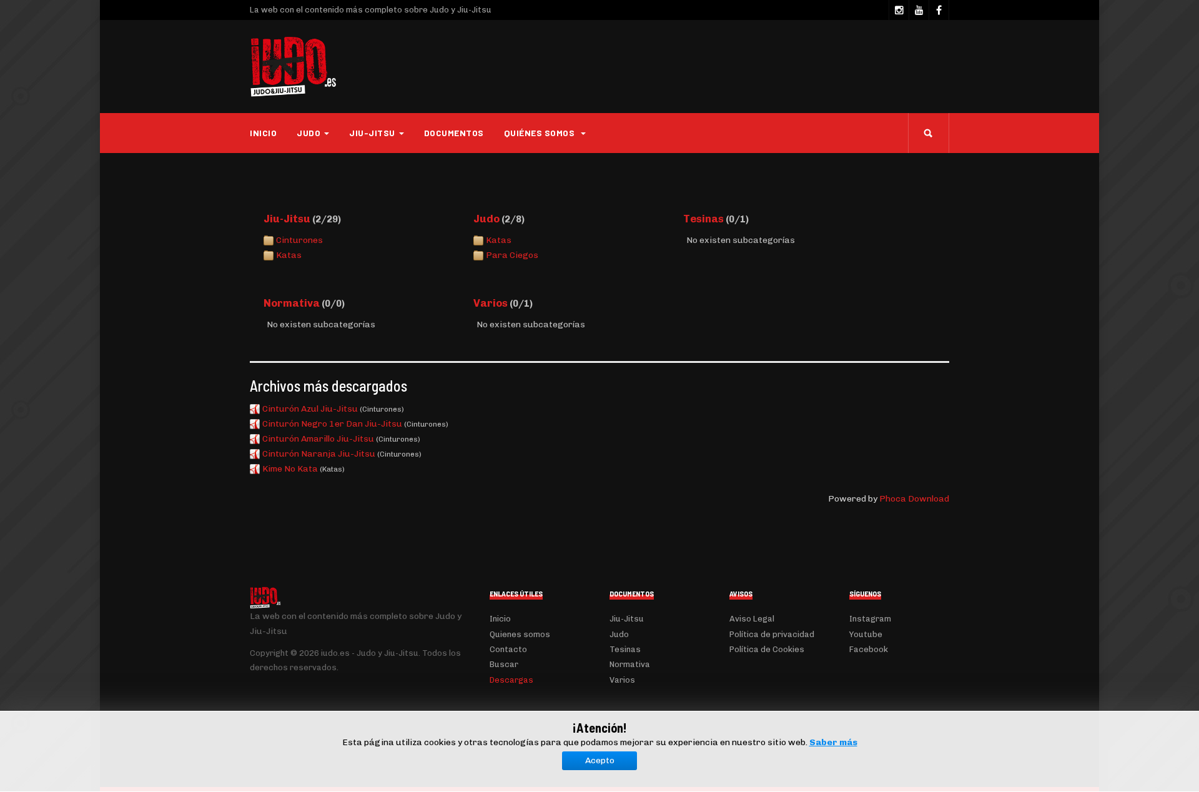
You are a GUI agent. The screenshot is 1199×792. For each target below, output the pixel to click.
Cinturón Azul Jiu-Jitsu (310, 408)
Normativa (292, 303)
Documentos (454, 132)
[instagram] (899, 10)
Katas (289, 255)
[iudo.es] (293, 67)
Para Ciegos (512, 255)
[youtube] (919, 10)
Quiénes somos (540, 132)
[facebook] (939, 10)
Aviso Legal (751, 618)
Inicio (263, 132)
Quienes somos (520, 634)
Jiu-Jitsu (287, 218)
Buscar (504, 664)
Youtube (865, 634)
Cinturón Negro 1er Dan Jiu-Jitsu (332, 423)
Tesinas (703, 218)
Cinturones (299, 240)
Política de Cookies (766, 649)
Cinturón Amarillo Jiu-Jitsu (318, 438)
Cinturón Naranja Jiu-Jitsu (318, 453)
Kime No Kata (290, 468)
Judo (486, 218)
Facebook (868, 649)
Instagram (870, 618)
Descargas (511, 680)
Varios (490, 303)
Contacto (508, 649)
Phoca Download (914, 498)
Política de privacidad (771, 634)
